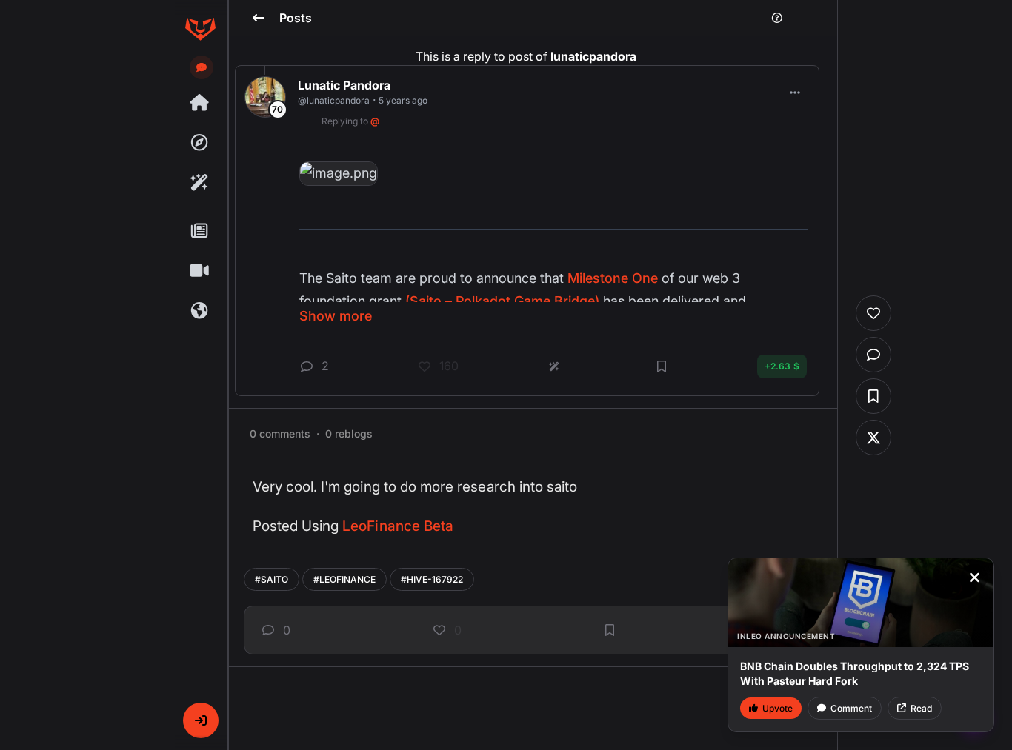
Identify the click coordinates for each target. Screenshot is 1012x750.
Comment (851, 708)
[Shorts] (200, 271)
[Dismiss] (974, 577)
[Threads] (200, 103)
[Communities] (200, 311)
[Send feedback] (201, 67)
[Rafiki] (200, 183)
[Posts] (200, 231)
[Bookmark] (610, 630)
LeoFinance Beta (397, 526)
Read (921, 708)
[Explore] (200, 143)
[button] (201, 720)
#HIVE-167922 (432, 579)
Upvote (777, 708)
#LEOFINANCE (344, 579)
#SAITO (271, 579)
